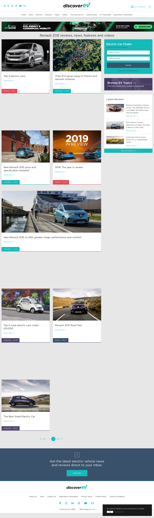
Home (23, 15)
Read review (131, 116)
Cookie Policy (101, 497)
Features (48, 15)
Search (128, 65)
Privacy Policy (86, 497)
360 (93, 509)
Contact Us (51, 497)
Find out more (119, 512)
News (31, 15)
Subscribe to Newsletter (123, 15)
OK (110, 512)
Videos (65, 15)
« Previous (43, 439)
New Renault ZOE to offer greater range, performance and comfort (42, 237)
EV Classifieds (105, 15)
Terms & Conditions (117, 497)
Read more (8, 81)
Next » (59, 439)
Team (42, 497)
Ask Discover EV (76, 15)
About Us (33, 497)
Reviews (39, 15)
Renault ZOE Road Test (68, 325)
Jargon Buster (91, 15)
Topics (57, 15)
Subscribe (77, 473)
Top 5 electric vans (14, 76)
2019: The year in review (69, 167)
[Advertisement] (51, 112)
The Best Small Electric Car (19, 416)
